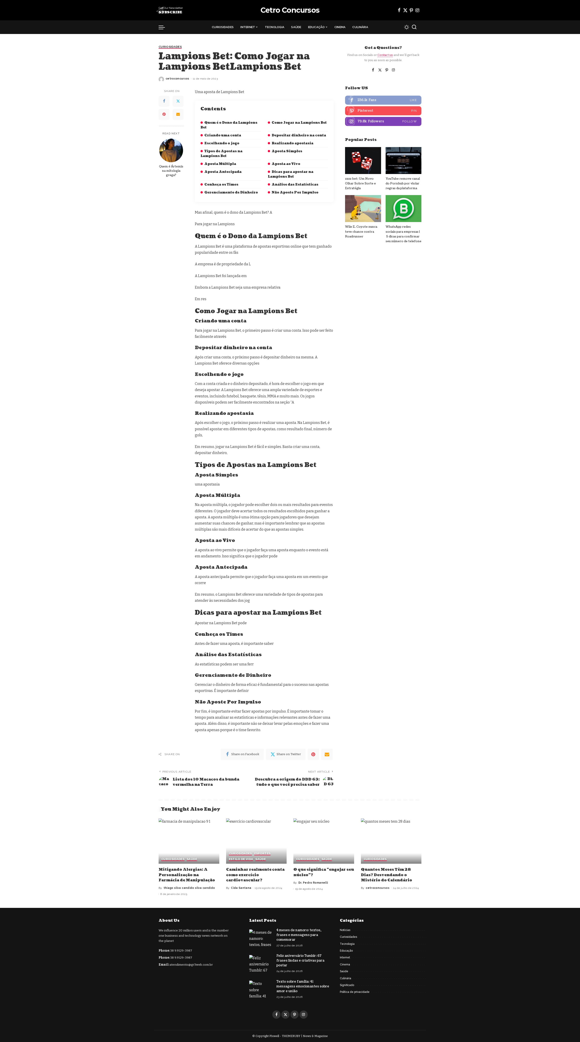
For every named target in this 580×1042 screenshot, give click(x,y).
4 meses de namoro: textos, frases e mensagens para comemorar (298, 935)
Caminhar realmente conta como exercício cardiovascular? (255, 874)
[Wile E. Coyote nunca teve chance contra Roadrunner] (363, 208)
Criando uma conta (222, 135)
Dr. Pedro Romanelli (313, 882)
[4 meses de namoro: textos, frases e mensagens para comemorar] (260, 937)
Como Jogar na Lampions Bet (299, 123)
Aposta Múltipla (220, 164)
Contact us (385, 55)
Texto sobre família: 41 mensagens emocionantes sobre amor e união (302, 986)
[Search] (414, 27)
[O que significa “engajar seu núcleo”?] (323, 841)
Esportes (262, 853)
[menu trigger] (164, 27)
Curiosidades (170, 46)
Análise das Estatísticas (295, 184)
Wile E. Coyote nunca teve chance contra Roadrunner (361, 232)
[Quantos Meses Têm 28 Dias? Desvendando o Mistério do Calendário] (391, 841)
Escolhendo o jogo (221, 143)
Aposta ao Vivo (286, 164)
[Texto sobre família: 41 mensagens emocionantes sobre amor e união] (260, 989)
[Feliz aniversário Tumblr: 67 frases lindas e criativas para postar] (260, 963)
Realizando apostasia (292, 143)
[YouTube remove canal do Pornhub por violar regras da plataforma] (403, 160)
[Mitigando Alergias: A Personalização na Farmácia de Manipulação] (189, 841)
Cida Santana (241, 888)
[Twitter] (405, 10)
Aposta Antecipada (223, 172)
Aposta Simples (287, 151)
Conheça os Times (221, 184)
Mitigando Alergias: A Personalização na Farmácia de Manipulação (187, 874)
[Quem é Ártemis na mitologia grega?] (171, 150)
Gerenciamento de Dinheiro (231, 192)
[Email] (178, 114)
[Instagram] (417, 10)
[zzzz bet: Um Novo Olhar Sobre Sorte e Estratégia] (363, 160)
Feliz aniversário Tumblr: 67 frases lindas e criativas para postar (300, 960)
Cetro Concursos (290, 10)
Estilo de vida (241, 859)
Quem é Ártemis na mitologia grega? (171, 170)
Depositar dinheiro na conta (299, 135)
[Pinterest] (411, 10)
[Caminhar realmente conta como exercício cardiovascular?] (256, 841)
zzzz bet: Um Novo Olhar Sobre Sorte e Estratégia (360, 184)
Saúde (192, 859)
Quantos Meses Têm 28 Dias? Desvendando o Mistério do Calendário (386, 874)
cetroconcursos (177, 78)
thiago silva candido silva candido (189, 888)
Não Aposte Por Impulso (295, 192)
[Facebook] (399, 10)
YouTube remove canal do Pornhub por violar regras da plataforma (403, 184)
